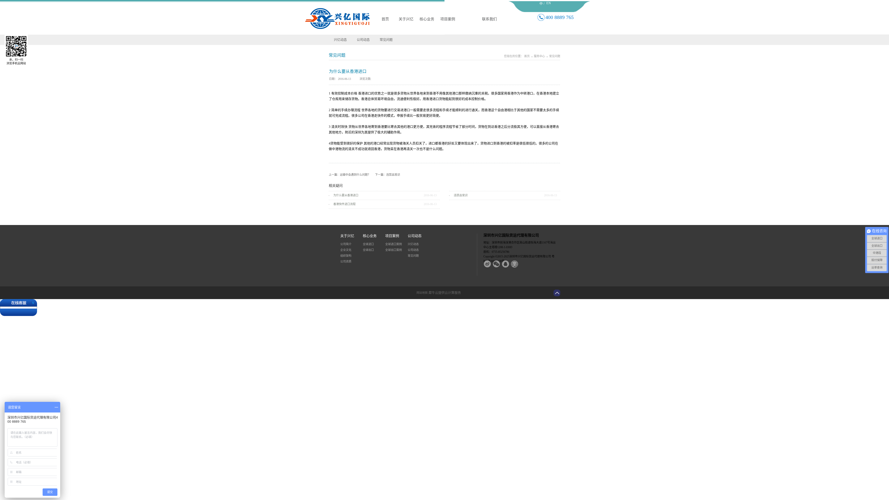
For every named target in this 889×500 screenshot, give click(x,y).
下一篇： (387, 174)
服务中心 (539, 56)
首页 (385, 19)
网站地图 (421, 292)
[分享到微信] (499, 264)
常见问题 (554, 56)
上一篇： (349, 174)
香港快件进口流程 (344, 204)
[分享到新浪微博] (490, 264)
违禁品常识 (461, 195)
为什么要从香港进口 (345, 195)
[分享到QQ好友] (508, 264)
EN (548, 3)
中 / (542, 3)
